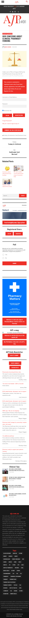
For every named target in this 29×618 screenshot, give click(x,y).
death (20, 562)
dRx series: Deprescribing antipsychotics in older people (16, 486)
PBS (17, 573)
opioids (18, 570)
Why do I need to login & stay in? (10, 123)
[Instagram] (15, 11)
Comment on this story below (13, 130)
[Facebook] (10, 11)
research (5, 588)
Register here (19, 115)
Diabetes (5, 564)
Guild (22, 564)
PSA (20, 585)
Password (4, 104)
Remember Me (7, 110)
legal (22, 567)
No (6, 258)
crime (15, 562)
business (10, 556)
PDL (21, 573)
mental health (6, 570)
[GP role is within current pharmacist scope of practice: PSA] (18, 168)
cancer (16, 556)
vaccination (5, 593)
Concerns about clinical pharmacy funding (6, 173)
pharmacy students (7, 585)
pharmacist (5, 576)
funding (5, 135)
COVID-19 (10, 562)
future (14, 564)
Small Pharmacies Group (20, 135)
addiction (15, 553)
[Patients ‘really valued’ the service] (7, 181)
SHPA (20, 588)
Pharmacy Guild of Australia (9, 582)
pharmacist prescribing (16, 576)
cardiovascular (6, 559)
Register (18, 234)
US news (20, 590)
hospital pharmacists (8, 567)
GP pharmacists (11, 135)
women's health (13, 593)
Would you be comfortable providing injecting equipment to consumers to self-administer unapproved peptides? (14, 250)
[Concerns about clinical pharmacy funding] (7, 168)
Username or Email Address (9, 97)
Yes (6, 254)
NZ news (13, 570)
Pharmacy (5, 579)
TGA (11, 590)
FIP (9, 564)
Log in (9, 234)
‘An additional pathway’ (8, 436)
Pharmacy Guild (13, 579)
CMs (23, 559)
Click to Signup (14, 355)
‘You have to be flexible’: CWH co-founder (13, 383)
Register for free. (8, 91)
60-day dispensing (7, 553)
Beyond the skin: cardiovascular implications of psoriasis (17, 478)
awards (4, 556)
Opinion (10, 33)
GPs (18, 564)
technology (5, 590)
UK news (15, 590)
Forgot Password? (7, 120)
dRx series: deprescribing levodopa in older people (17, 494)
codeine (4, 562)
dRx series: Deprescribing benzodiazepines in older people (16, 469)
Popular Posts (15, 367)
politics (15, 585)
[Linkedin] (12, 11)
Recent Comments (15, 363)
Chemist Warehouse (16, 559)
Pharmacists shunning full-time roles (11, 372)
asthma (20, 553)
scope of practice (13, 588)
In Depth (5, 33)
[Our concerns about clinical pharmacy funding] (14, 59)
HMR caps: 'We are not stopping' (10, 410)
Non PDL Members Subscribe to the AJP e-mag (14, 343)
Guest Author (8, 47)
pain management (6, 573)
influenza (17, 567)
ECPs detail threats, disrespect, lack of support (14, 391)
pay (13, 573)
